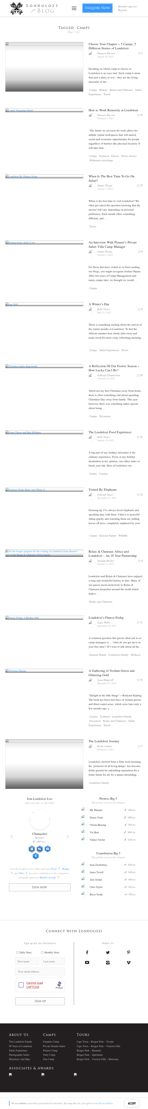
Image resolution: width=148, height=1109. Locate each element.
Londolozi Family (119, 654)
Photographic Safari (19, 1054)
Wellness (136, 654)
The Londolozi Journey (104, 741)
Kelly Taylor (103, 309)
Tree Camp (48, 1059)
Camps (93, 90)
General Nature (107, 535)
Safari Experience (109, 350)
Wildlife (123, 535)
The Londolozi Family (20, 1041)
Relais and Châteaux (121, 90)
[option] (40, 836)
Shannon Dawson (106, 53)
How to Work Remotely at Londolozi (113, 110)
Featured (104, 156)
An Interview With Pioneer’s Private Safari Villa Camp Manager (113, 244)
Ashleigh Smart (105, 494)
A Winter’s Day (99, 304)
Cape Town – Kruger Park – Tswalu (95, 1041)
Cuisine (103, 473)
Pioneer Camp (50, 1050)
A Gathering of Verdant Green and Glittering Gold (111, 672)
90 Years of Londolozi (20, 1046)
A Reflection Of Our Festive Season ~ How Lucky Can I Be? (114, 368)
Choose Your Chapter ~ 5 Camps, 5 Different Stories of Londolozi (112, 46)
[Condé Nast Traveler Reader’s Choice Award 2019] (25, 1074)
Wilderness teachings (101, 160)
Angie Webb (103, 622)
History (103, 90)
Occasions (105, 416)
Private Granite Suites (54, 1046)
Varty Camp (49, 1054)
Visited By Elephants (103, 489)
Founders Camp (51, 1041)
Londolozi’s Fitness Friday (106, 617)
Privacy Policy (106, 1103)
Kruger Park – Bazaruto (89, 1050)
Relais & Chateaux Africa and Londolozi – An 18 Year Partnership (113, 553)
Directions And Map (19, 1059)
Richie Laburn (104, 746)
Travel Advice (129, 156)
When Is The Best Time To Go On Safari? (111, 178)
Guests (115, 156)
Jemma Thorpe (104, 185)
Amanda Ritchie (105, 560)
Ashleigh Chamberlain (108, 375)
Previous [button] (11, 836)
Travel (106, 94)
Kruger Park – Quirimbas (90, 1054)
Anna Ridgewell (105, 680)
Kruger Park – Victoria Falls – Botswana (97, 1059)
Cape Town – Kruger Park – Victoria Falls (98, 1046)
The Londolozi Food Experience (110, 432)
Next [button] (68, 836)
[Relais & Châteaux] (90, 1074)
